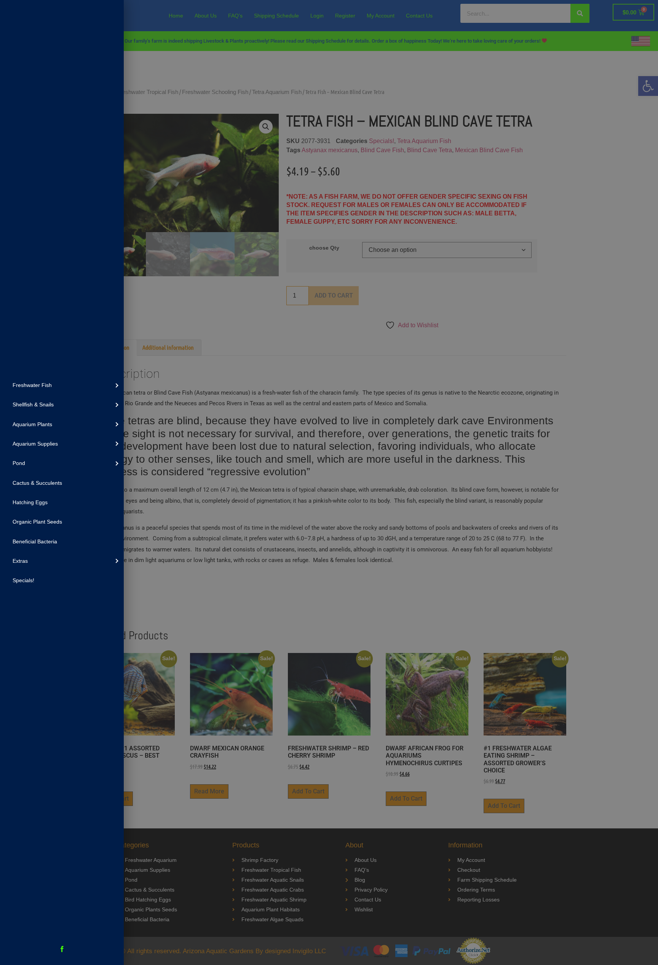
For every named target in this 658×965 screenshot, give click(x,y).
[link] (62, 385)
